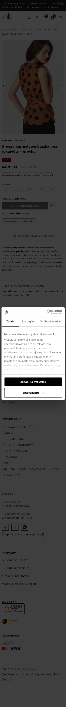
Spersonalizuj (31, 392)
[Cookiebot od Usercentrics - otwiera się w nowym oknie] (47, 312)
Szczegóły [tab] (28, 321)
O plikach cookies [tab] (51, 321)
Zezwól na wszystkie (33, 381)
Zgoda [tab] (10, 321)
